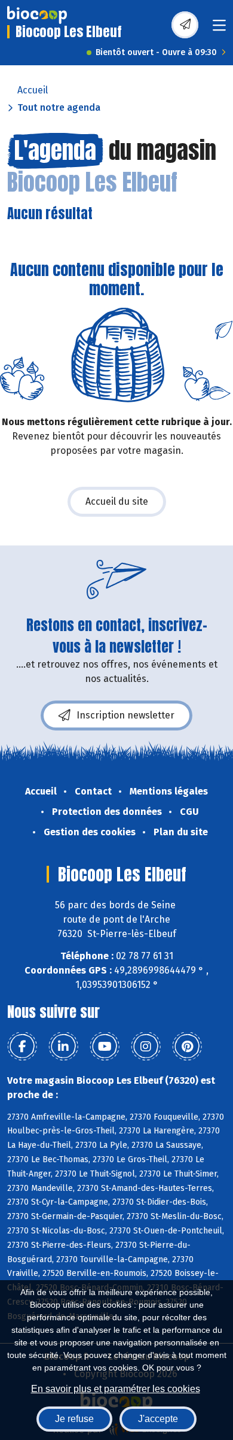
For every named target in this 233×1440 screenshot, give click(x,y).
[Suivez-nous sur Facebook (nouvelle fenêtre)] (22, 1047)
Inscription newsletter (125, 715)
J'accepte (158, 1419)
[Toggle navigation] (219, 29)
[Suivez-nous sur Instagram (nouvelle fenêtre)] (146, 1047)
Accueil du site (116, 501)
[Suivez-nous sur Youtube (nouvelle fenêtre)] (104, 1047)
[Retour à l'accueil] (37, 15)
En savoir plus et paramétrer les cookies (115, 1389)
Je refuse (74, 1419)
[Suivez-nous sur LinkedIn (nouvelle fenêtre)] (63, 1047)
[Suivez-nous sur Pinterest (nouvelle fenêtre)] (187, 1047)
